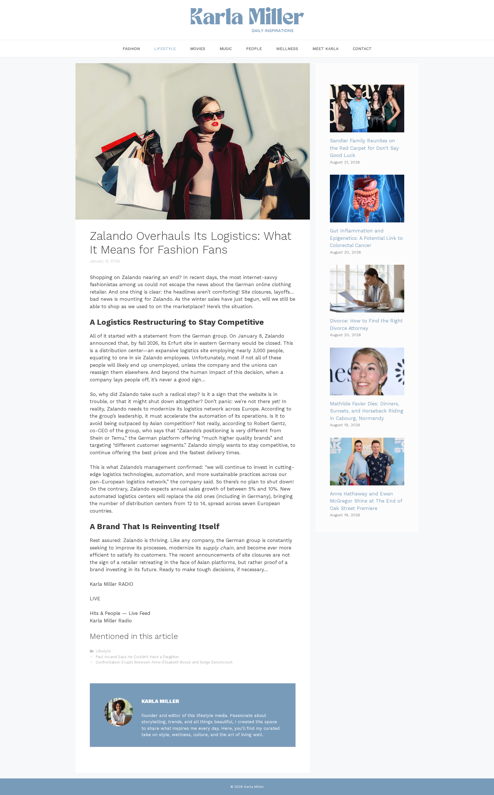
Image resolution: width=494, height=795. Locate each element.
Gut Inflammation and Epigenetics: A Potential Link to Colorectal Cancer (366, 238)
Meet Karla (325, 48)
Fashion (131, 48)
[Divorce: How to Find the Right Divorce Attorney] (367, 309)
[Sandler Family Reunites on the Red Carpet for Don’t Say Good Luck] (367, 128)
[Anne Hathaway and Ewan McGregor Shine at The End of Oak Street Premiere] (367, 481)
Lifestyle (165, 48)
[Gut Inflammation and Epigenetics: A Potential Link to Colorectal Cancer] (367, 219)
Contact (362, 48)
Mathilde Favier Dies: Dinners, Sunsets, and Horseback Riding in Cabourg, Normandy (366, 411)
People (254, 48)
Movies (197, 48)
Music (226, 48)
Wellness (287, 48)
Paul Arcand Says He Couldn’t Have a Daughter (137, 657)
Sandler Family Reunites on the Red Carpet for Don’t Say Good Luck (364, 148)
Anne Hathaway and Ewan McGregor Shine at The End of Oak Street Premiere (366, 501)
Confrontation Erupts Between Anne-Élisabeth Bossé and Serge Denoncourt (164, 662)
